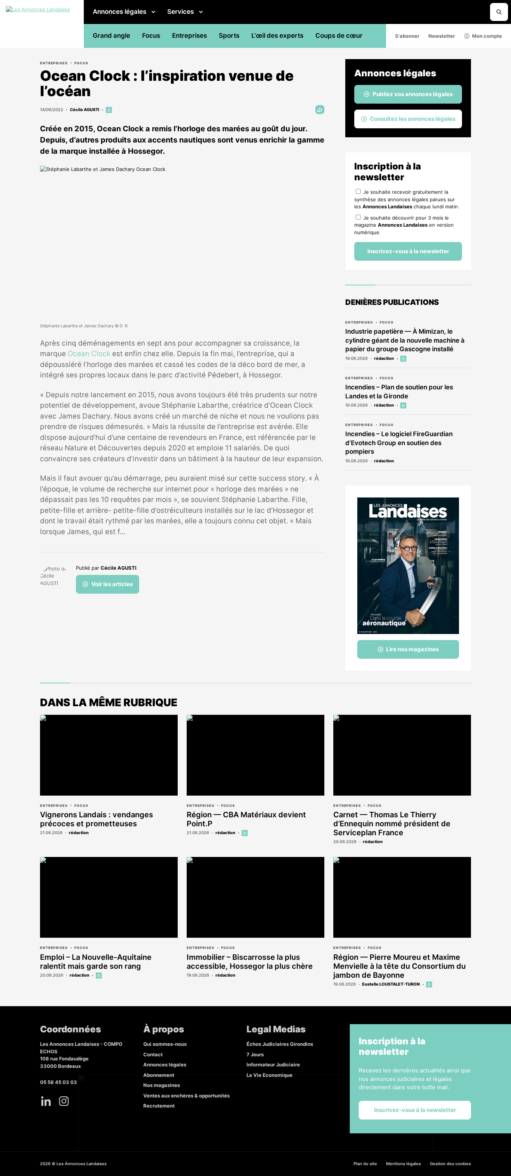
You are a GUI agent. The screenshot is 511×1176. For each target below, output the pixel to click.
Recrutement (159, 1106)
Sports (229, 35)
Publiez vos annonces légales (413, 94)
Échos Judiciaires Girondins (280, 1044)
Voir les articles (112, 584)
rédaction (384, 358)
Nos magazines (161, 1085)
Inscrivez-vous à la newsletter (408, 251)
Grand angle (111, 35)
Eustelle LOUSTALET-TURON (391, 984)
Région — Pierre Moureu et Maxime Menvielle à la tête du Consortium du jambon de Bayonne (399, 966)
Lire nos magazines (412, 649)
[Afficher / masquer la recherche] (499, 12)
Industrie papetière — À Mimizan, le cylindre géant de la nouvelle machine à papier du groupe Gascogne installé (405, 340)
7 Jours (255, 1054)
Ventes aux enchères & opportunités (186, 1096)
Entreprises (189, 35)
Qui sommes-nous (165, 1044)
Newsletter (441, 36)
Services (180, 11)
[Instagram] (64, 1101)
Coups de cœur (338, 35)
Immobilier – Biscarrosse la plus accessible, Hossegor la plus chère (250, 962)
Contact (153, 1054)
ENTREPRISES (54, 63)
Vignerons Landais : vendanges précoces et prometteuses (96, 819)
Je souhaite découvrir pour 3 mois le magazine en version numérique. (404, 225)
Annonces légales (119, 11)
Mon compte (487, 36)
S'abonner (407, 36)
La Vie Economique (270, 1075)
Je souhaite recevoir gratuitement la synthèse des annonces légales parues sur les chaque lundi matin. (406, 199)
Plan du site (365, 1163)
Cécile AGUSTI (84, 109)
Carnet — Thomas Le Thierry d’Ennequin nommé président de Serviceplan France (391, 823)
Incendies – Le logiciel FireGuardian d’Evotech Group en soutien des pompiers (399, 443)
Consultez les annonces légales (412, 118)
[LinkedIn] (46, 1101)
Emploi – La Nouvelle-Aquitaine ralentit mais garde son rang (96, 962)
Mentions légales (403, 1163)
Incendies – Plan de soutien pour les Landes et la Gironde (399, 391)
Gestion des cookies (450, 1163)
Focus (151, 35)
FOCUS (81, 63)
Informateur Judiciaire (273, 1065)
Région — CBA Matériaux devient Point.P (246, 819)
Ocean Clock (89, 353)
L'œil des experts (277, 35)
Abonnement (158, 1075)
